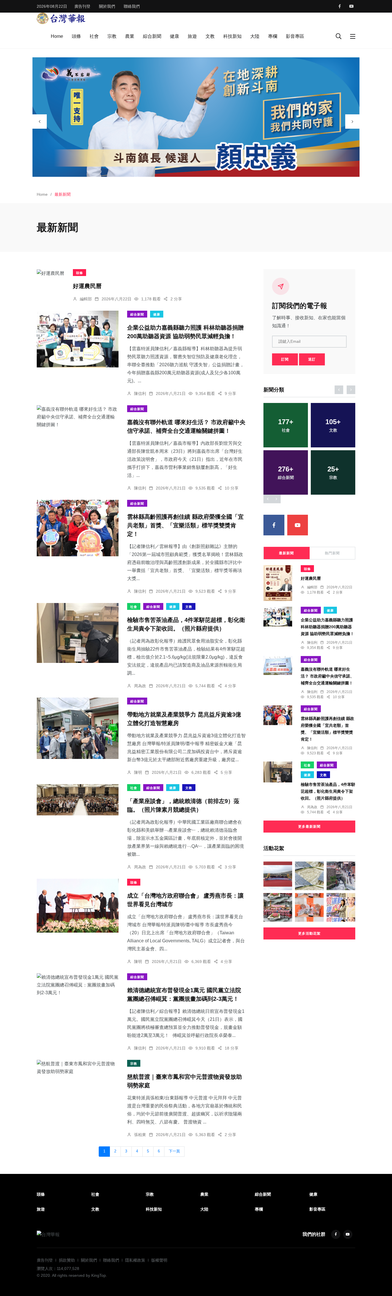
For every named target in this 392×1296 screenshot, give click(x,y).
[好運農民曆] (50, 273)
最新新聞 (286, 553)
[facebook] (340, 6)
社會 (94, 36)
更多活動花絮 (309, 933)
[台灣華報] (61, 17)
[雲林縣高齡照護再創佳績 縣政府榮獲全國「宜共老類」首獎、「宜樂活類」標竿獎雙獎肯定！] (78, 528)
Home (57, 36)
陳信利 (140, 393)
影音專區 (295, 36)
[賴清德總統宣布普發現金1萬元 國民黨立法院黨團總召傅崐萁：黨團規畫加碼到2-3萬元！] (78, 985)
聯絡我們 (132, 6)
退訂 (312, 359)
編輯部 (86, 299)
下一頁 (174, 1151)
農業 (129, 36)
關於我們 (107, 6)
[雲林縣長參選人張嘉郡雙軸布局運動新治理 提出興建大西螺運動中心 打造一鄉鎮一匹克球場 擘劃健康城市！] (341, 907)
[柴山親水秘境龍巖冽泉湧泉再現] (341, 876)
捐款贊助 (67, 1260)
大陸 (254, 36)
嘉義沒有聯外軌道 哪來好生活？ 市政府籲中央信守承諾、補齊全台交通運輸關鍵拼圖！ (327, 676)
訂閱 (285, 359)
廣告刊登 (82, 6)
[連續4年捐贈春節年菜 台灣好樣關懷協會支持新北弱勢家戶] (309, 907)
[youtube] (351, 6)
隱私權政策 (135, 1260)
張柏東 (140, 1134)
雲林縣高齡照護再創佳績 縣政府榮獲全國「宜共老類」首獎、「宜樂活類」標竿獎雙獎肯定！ (185, 525)
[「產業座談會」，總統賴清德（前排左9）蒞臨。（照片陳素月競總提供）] (78, 799)
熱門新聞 (332, 553)
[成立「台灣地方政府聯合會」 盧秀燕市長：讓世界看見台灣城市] (78, 906)
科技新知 (232, 36)
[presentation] (39, 121)
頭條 (76, 36)
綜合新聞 (152, 36)
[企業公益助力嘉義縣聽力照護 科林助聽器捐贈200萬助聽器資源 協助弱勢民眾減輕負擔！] (78, 339)
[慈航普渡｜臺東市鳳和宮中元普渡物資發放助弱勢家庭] (78, 1067)
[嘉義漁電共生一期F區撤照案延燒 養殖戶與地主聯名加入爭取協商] (309, 876)
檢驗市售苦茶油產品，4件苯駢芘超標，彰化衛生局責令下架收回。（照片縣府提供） (328, 791)
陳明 (138, 772)
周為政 (140, 686)
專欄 (272, 36)
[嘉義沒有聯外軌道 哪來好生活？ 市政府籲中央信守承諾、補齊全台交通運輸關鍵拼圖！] (78, 417)
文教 (210, 36)
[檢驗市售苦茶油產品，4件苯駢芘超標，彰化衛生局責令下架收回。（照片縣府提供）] (78, 633)
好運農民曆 (87, 286)
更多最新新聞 (309, 827)
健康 (174, 36)
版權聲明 (159, 1260)
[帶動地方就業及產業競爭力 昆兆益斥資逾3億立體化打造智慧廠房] (78, 728)
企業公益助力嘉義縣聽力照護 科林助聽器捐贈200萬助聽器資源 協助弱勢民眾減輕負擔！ (327, 627)
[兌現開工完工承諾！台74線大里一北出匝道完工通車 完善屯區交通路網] (277, 876)
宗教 (112, 36)
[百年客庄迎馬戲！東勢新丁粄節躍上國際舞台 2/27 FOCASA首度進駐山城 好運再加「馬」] (277, 907)
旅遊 (192, 36)
